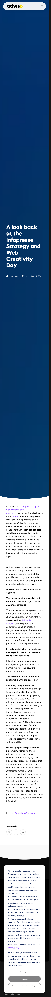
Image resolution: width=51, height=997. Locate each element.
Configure (24, 972)
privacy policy (13, 948)
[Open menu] (42, 6)
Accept (25, 979)
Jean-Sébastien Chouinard (22, 813)
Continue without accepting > (24, 986)
